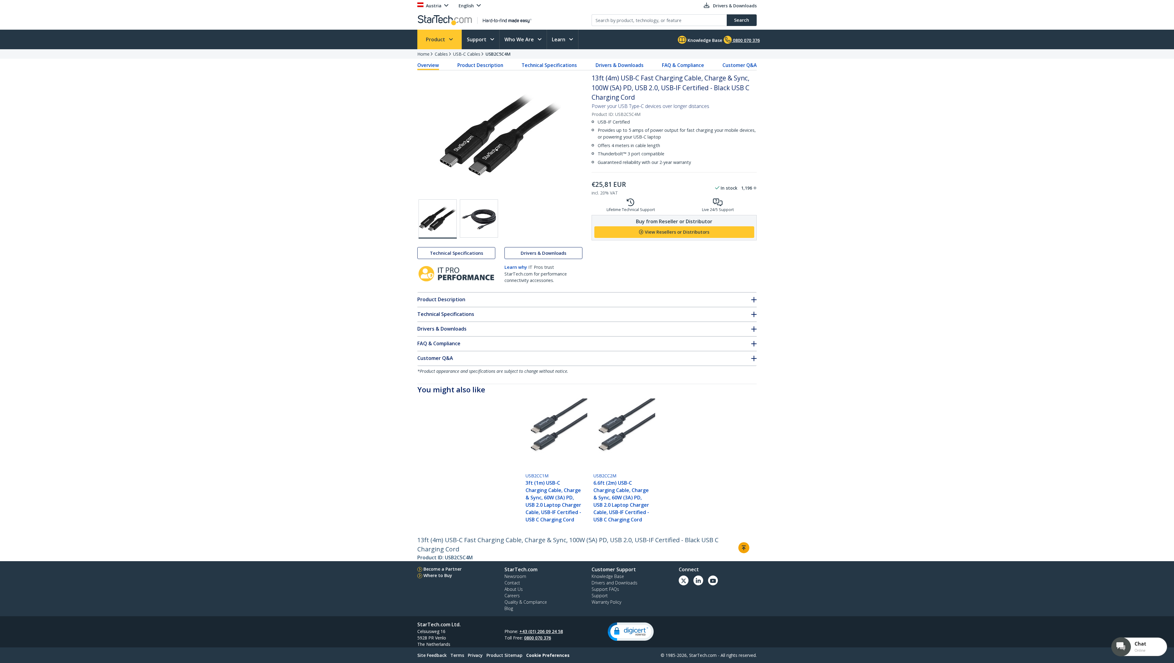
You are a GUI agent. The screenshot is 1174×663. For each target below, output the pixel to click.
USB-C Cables (466, 54)
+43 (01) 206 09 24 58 (541, 631)
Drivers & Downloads (620, 65)
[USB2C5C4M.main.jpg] (438, 219)
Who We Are (519, 39)
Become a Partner (442, 569)
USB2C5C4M (498, 54)
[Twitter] (684, 580)
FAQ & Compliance (683, 65)
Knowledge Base (704, 40)
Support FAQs (605, 589)
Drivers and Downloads (614, 583)
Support (477, 39)
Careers (512, 595)
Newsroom (515, 576)
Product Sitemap (504, 655)
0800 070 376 (537, 638)
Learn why (515, 267)
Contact (512, 583)
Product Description (480, 65)
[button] (631, 632)
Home (423, 54)
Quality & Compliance (525, 602)
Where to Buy (437, 575)
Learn (559, 39)
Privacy (475, 655)
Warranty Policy (606, 602)
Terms (457, 655)
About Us (513, 589)
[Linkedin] (698, 580)
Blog (508, 608)
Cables (441, 54)
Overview (428, 65)
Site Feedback (432, 655)
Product (436, 39)
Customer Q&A (739, 65)
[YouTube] (713, 580)
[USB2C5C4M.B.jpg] (479, 218)
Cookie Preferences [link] (548, 655)
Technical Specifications (549, 65)
